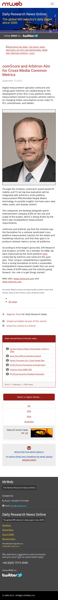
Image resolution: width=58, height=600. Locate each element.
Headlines (6, 525)
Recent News (7, 529)
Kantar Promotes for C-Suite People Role (27, 360)
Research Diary (8, 539)
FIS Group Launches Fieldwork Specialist (27, 374)
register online (29, 459)
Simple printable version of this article (26, 321)
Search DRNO (8, 534)
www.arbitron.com (11, 281)
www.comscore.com (24, 278)
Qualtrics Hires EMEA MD (21, 369)
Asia (29, 416)
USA (29, 411)
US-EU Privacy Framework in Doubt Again (27, 365)
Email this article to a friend (21, 325)
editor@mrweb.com (10, 546)
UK (29, 405)
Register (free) (14, 314)
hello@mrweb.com (18, 505)
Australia (29, 421)
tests (45, 253)
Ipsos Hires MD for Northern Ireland (25, 356)
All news (13, 301)
